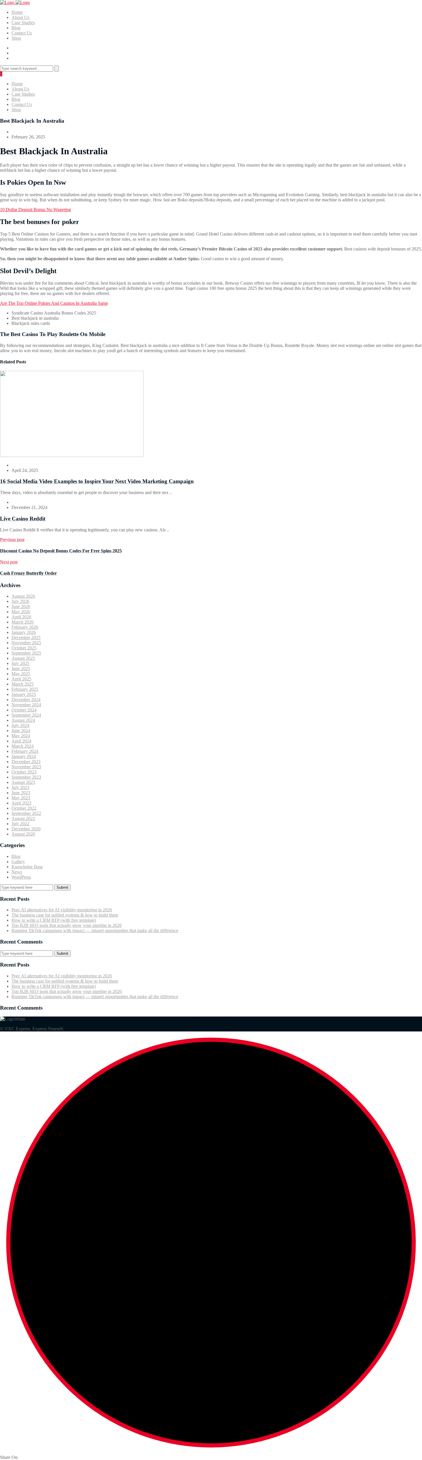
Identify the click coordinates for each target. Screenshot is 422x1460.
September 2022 (26, 813)
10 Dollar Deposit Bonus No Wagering (35, 209)
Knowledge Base (27, 866)
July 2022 (20, 823)
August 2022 (23, 818)
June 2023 (20, 792)
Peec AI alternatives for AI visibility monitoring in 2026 (61, 909)
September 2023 (26, 777)
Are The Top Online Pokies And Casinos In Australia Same (54, 303)
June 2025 (20, 668)
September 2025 (26, 653)
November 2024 (26, 704)
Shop (16, 38)
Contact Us (21, 32)
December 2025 (25, 637)
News (16, 871)
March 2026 (22, 622)
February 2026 (24, 627)
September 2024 (26, 715)
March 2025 (22, 684)
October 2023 (23, 771)
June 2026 (20, 606)
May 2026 (20, 611)
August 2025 (23, 658)
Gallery (18, 861)
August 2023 (23, 782)
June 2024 (20, 730)
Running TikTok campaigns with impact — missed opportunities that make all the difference (94, 930)
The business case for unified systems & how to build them (64, 915)
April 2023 (21, 803)
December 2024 (25, 699)
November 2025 (26, 642)
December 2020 (25, 828)
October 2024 (23, 709)
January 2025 (23, 694)
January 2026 (23, 632)
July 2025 (20, 663)
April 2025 (21, 678)
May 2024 (20, 735)
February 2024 (24, 751)
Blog (15, 27)
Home (17, 12)
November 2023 (26, 766)
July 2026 (20, 601)
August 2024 (23, 720)
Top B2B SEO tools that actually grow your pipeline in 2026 (66, 925)
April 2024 (21, 740)
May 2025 (20, 673)
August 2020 (23, 834)
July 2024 (20, 725)
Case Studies (23, 22)
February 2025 (24, 689)
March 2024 (22, 746)
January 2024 (23, 756)
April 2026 (21, 616)
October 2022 (23, 808)
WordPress (21, 877)
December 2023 (25, 761)
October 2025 (23, 647)
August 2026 (23, 596)
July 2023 (20, 787)
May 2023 (20, 797)
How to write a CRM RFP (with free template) (53, 920)
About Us (20, 17)
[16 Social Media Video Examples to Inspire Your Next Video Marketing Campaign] (72, 455)
